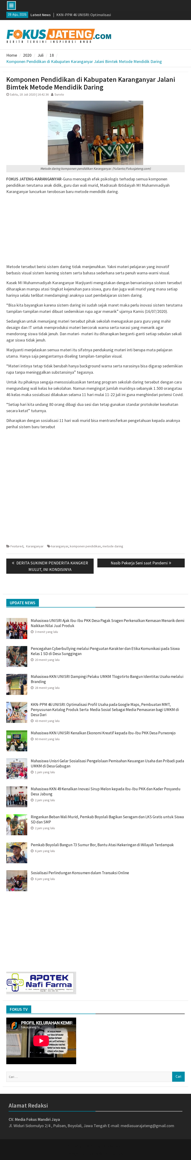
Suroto (59, 94)
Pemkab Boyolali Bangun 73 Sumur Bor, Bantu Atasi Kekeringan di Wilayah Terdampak (102, 844)
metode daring (112, 546)
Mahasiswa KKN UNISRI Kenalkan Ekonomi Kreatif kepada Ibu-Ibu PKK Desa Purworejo (103, 732)
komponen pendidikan (85, 546)
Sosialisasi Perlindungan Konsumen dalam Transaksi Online (80, 872)
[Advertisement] (95, 230)
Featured (16, 546)
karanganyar (59, 546)
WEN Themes (111, 1153)
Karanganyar (35, 546)
